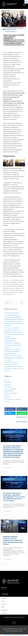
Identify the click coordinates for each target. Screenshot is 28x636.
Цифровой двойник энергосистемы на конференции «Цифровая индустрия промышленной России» (12, 343)
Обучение (7, 397)
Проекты (7, 401)
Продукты (4, 598)
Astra (21, 631)
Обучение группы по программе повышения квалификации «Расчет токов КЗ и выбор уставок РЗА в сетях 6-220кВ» (14, 366)
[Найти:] (14, 302)
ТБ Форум (5, 280)
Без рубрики (8, 382)
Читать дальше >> (7, 467)
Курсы (3, 601)
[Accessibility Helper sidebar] (26, 2)
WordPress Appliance (8, 635)
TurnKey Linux (21, 635)
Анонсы (6, 380)
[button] (14, 622)
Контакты (3, 613)
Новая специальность (11, 393)
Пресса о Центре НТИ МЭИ (12, 399)
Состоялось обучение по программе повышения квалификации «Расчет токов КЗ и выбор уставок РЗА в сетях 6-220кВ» (14, 332)
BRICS (2, 607)
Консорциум (8, 386)
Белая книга (4, 610)
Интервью (7, 384)
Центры (3, 604)
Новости (13, 31)
